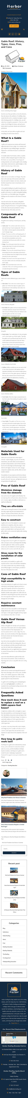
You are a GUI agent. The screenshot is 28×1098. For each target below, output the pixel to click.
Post (4, 943)
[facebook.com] (15, 34)
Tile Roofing (6, 954)
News (4, 939)
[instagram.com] (12, 34)
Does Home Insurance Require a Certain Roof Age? (12, 825)
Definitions (6, 932)
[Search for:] (14, 849)
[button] (7, 30)
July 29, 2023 (5, 66)
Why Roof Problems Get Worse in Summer (13, 797)
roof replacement (10, 684)
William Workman (18, 66)
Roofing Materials (7, 950)
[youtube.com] (18, 34)
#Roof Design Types (7, 762)
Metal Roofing (6, 936)
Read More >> (15, 1023)
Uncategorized (6, 958)
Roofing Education (12, 765)
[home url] (14, 990)
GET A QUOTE (14, 26)
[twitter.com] (9, 34)
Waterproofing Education (9, 961)
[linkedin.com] (8, 760)
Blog (4, 928)
